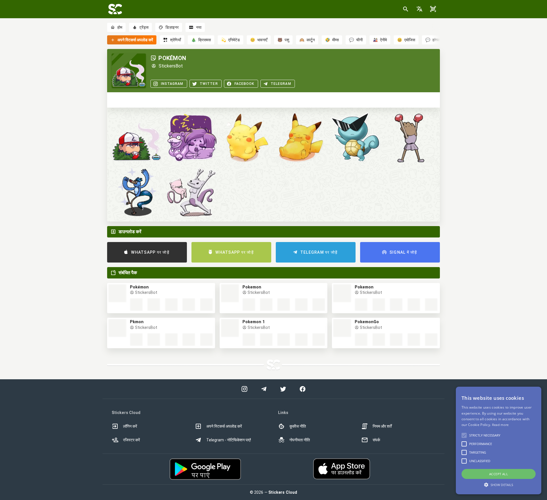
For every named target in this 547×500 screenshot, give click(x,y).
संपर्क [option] (376, 440)
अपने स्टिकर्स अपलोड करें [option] (224, 426)
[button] (419, 9)
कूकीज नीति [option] (297, 426)
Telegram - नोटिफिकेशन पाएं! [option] (228, 440)
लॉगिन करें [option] (130, 426)
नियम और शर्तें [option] (382, 426)
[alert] (498, 440)
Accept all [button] (498, 474)
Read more (500, 425)
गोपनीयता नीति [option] (299, 440)
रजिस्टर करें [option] (131, 440)
